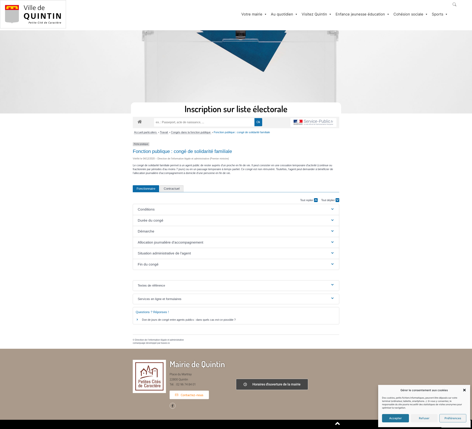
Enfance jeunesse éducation (360, 14)
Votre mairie (251, 14)
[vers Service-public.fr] (313, 122)
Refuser (424, 418)
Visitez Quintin (314, 14)
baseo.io (165, 343)
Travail (164, 132)
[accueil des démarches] (140, 121)
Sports (437, 14)
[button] (464, 390)
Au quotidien (282, 14)
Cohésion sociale (408, 14)
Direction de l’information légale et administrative (159, 340)
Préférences (453, 418)
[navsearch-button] (454, 4)
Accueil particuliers (145, 132)
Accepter (395, 418)
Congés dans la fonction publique (191, 132)
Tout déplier (328, 200)
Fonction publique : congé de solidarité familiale (242, 132)
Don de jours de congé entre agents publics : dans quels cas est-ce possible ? (189, 319)
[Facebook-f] (173, 406)
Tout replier (307, 200)
